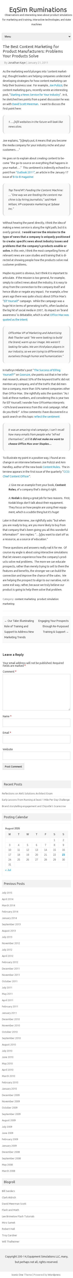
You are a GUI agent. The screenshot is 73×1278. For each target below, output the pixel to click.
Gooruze (25, 374)
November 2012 (11, 943)
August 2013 (9, 930)
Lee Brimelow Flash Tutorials (18, 1216)
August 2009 (9, 1120)
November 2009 (11, 1101)
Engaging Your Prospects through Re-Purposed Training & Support (53, 626)
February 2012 (10, 962)
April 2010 (7, 1069)
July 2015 (7, 892)
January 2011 (9, 1013)
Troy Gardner (9, 1235)
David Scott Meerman (25, 104)
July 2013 (7, 937)
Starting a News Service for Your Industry (35, 94)
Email (7, 732)
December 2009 (11, 1095)
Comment (9, 671)
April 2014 (7, 899)
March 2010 (8, 1076)
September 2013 (11, 924)
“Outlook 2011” (25, 172)
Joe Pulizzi (55, 85)
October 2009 (10, 1107)
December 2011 (11, 968)
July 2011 (7, 987)
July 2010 (7, 1050)
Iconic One (17, 1274)
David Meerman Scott (14, 1203)
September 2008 (11, 1158)
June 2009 (7, 1133)
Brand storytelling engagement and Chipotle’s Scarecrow (34, 806)
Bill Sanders (8, 1191)
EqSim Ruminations (38, 9)
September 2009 (11, 1114)
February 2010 (10, 1082)
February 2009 (10, 1139)
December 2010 (11, 1019)
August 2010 (9, 1044)
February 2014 (10, 911)
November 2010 (11, 1025)
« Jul (8, 870)
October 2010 (10, 1031)
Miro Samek (8, 1222)
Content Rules (51, 467)
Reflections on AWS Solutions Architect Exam (27, 793)
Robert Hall (8, 1228)
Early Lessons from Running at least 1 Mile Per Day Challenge (36, 799)
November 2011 (11, 974)
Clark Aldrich (9, 1197)
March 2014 (8, 905)
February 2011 (10, 1006)
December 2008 (11, 1152)
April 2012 (7, 955)
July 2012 (7, 949)
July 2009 (7, 1126)
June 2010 (7, 1057)
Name (7, 716)
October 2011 (10, 981)
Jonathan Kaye (17, 62)
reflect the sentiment (47, 416)
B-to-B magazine (23, 176)
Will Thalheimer (10, 1241)
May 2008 (7, 1164)
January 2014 (9, 918)
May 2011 (7, 993)
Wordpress (54, 1274)
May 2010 (7, 1063)
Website (8, 749)
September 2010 (11, 1038)
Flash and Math (10, 1209)
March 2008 (8, 1170)
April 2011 (7, 1000)
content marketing (25, 599)
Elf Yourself (11, 301)
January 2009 (9, 1145)
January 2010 (9, 1088)
